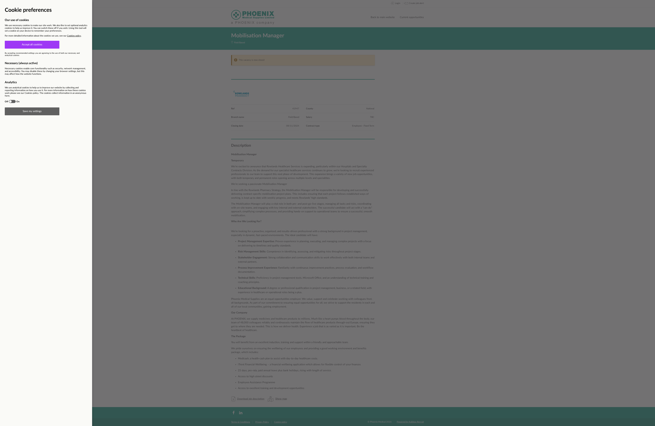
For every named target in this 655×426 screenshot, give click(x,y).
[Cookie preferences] (327, 213)
